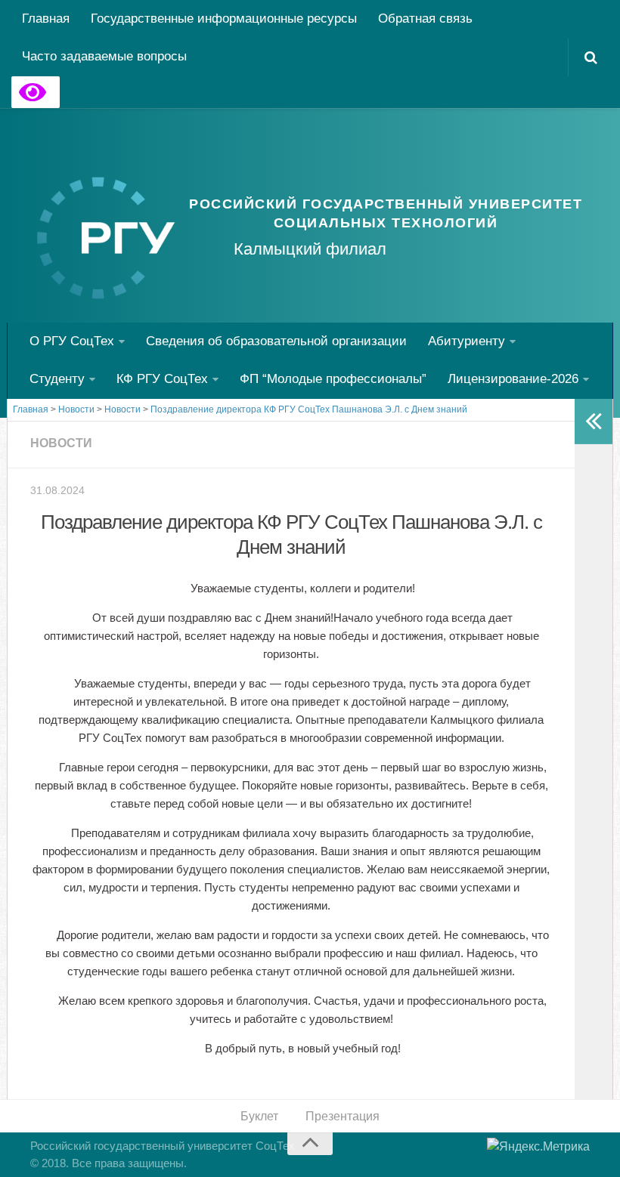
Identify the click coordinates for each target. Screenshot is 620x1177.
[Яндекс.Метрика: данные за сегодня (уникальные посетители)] (538, 1147)
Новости (61, 443)
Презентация (342, 1116)
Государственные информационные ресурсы (224, 18)
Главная (46, 18)
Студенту (57, 379)
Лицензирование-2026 (513, 379)
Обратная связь (425, 18)
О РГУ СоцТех (71, 341)
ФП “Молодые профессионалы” (333, 379)
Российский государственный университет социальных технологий (385, 213)
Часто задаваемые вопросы (104, 56)
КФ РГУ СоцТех (162, 379)
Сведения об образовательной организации (276, 341)
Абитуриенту (466, 341)
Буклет (259, 1116)
